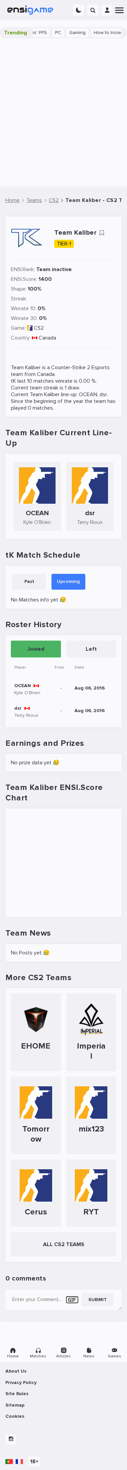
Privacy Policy (21, 1382)
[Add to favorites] (102, 233)
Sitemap (14, 1405)
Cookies (14, 1416)
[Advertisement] (63, 112)
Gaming (67, 32)
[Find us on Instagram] (10, 1439)
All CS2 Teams (63, 1244)
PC (47, 32)
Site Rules (16, 1393)
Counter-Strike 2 (70, 367)
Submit (97, 1299)
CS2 (39, 328)
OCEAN (88, 394)
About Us (15, 1371)
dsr (103, 394)
